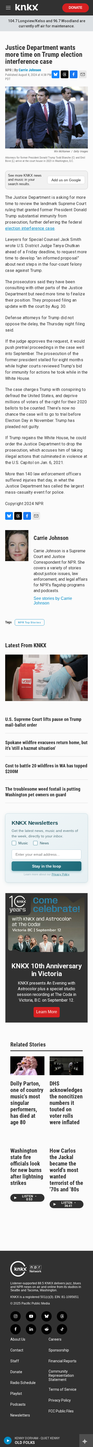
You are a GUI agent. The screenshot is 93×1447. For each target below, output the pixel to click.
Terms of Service (62, 1389)
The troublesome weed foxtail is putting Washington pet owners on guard (42, 791)
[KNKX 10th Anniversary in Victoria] (46, 924)
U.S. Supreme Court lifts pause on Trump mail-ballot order (43, 722)
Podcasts (18, 1404)
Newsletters (20, 1415)
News (44, 843)
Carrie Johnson (30, 70)
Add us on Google (66, 180)
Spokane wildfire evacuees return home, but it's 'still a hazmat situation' (46, 745)
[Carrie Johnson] (16, 545)
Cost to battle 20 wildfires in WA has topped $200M (46, 768)
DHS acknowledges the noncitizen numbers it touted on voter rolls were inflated (66, 1103)
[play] (8, 1440)
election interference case (30, 228)
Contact (16, 1350)
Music (23, 843)
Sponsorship (59, 1350)
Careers (55, 1339)
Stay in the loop (46, 866)
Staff (14, 1361)
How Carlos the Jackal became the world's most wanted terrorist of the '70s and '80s (66, 1170)
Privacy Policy (60, 874)
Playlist (16, 1394)
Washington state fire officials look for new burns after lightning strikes (26, 1166)
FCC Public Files (61, 1411)
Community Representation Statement (61, 1376)
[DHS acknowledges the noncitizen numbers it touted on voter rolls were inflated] (67, 1065)
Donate (75, 8)
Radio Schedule (23, 1383)
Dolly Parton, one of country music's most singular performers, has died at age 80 (26, 1103)
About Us (17, 1339)
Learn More (46, 1012)
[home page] (26, 9)
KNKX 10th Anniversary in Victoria (46, 970)
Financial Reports (62, 1361)
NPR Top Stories (29, 622)
